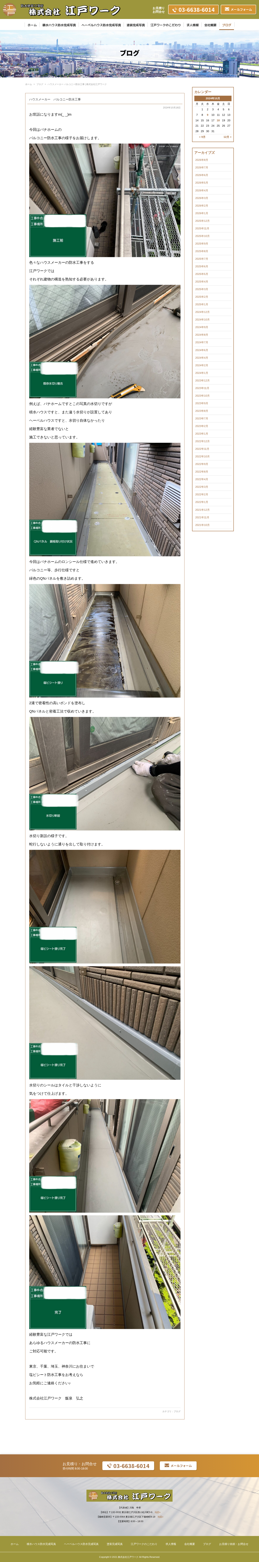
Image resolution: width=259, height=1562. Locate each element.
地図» (158, 1512)
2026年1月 (201, 213)
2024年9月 (201, 327)
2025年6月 (201, 266)
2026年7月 (201, 167)
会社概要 (210, 25)
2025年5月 (201, 273)
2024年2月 (201, 365)
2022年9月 (201, 464)
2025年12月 (202, 220)
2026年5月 (201, 182)
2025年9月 (201, 243)
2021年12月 (202, 509)
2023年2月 (201, 426)
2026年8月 (201, 159)
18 (218, 120)
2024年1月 (201, 372)
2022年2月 (201, 494)
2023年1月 (201, 433)
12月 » (228, 136)
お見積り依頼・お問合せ (233, 1543)
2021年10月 (202, 524)
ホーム (32, 25)
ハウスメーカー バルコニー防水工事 (55, 99)
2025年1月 (201, 304)
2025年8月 (201, 251)
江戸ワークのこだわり (166, 25)
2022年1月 (201, 502)
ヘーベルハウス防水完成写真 (101, 25)
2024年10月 (202, 319)
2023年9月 (201, 403)
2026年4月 (201, 190)
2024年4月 (201, 357)
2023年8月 (201, 410)
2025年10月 (202, 236)
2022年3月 (201, 486)
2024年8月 (201, 334)
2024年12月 (202, 311)
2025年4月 (201, 281)
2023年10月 (202, 395)
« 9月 (202, 136)
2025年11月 (202, 228)
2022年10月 (202, 456)
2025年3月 (201, 289)
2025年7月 (201, 258)
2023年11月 (202, 388)
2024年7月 (201, 342)
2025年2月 (201, 296)
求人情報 (193, 25)
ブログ (226, 25)
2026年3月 (201, 198)
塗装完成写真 (136, 25)
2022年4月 (201, 479)
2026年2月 (201, 205)
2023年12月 (202, 380)
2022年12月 (202, 441)
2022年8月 (201, 471)
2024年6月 (201, 350)
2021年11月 (202, 517)
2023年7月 (201, 418)
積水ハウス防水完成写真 (59, 25)
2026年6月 (201, 175)
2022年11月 (202, 448)
